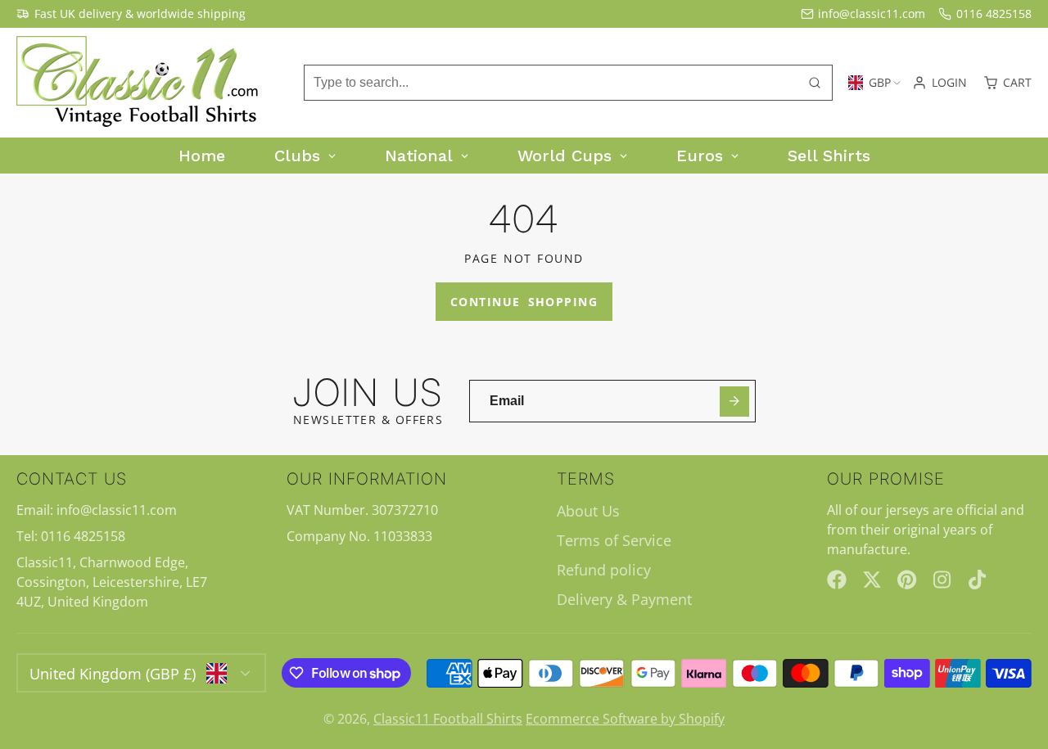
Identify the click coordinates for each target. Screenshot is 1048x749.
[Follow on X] (872, 579)
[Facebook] (837, 579)
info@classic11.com (871, 13)
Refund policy (604, 570)
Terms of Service (614, 540)
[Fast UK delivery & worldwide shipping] (131, 14)
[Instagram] (943, 579)
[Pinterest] (907, 579)
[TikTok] (978, 579)
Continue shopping (524, 301)
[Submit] (735, 401)
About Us (588, 511)
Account (939, 82)
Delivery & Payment (624, 599)
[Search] (814, 82)
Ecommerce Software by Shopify (625, 719)
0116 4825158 (994, 13)
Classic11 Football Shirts (447, 719)
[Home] (139, 82)
